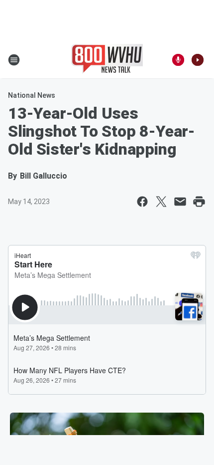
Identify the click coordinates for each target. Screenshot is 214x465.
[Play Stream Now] (198, 60)
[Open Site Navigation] (14, 60)
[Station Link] (107, 60)
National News (31, 95)
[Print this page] (199, 202)
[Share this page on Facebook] (142, 202)
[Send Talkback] (178, 60)
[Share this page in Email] (180, 202)
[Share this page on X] (161, 202)
